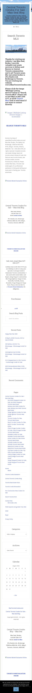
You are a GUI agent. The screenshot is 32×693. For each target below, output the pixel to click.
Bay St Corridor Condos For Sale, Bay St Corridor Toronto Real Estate (17, 424)
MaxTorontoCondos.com (16, 608)
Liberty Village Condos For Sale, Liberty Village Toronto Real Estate (16, 456)
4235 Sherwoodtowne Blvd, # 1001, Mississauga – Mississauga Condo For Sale (15, 368)
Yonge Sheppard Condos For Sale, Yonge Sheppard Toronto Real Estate (17, 462)
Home (7, 468)
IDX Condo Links (12, 503)
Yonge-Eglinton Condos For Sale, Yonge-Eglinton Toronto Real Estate (17, 414)
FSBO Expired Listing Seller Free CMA (15, 507)
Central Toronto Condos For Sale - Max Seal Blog (16, 9)
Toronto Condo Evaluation (12, 474)
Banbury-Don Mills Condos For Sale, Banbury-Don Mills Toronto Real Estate (17, 408)
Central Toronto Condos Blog (13, 478)
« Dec (15, 595)
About (9, 470)
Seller (6, 511)
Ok (16, 689)
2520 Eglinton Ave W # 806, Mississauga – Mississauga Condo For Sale (15, 354)
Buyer (6, 515)
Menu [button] (17, 27)
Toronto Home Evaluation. (15, 287)
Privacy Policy (9, 519)
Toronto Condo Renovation (13, 486)
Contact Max (8, 501)
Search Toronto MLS (11, 497)
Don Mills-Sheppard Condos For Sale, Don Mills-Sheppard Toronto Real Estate (17, 402)
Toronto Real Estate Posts (12, 482)
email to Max (18, 215)
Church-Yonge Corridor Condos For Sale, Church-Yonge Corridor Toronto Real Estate (17, 430)
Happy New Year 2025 (11, 334)
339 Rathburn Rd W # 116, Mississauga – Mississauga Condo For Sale (15, 346)
